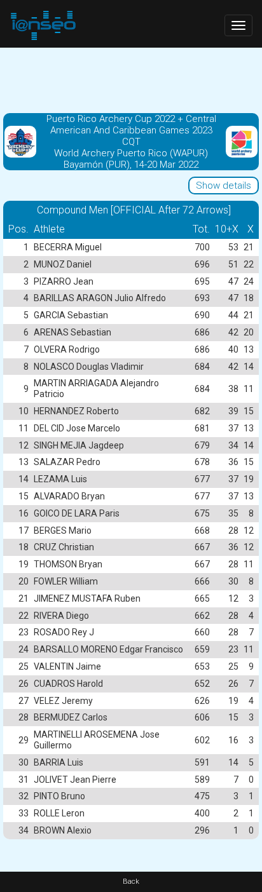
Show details (223, 185)
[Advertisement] (131, 79)
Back (131, 881)
